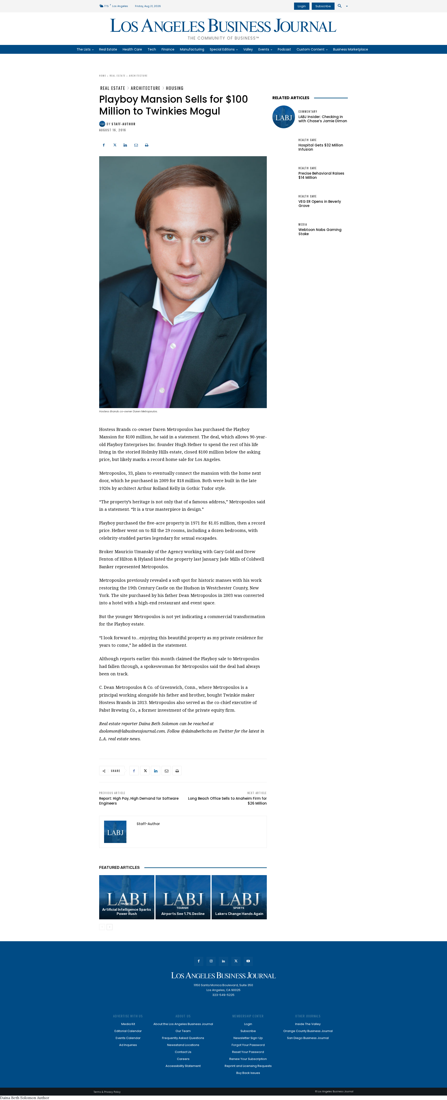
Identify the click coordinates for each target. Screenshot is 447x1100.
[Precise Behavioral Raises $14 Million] (283, 173)
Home (102, 75)
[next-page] (109, 927)
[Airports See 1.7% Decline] (183, 897)
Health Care (307, 140)
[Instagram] (211, 961)
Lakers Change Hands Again (239, 914)
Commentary (307, 111)
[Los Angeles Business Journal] (223, 975)
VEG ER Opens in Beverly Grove (319, 203)
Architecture (138, 75)
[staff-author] (103, 124)
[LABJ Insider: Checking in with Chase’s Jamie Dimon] (283, 116)
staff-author (123, 123)
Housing (175, 88)
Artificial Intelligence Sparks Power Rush (126, 911)
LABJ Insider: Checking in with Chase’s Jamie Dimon (322, 118)
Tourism (182, 908)
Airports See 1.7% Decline (183, 914)
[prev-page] (102, 927)
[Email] (136, 144)
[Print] (146, 144)
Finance (126, 904)
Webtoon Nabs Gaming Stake (320, 231)
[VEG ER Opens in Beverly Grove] (283, 201)
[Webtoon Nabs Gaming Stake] (283, 229)
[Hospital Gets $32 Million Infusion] (283, 145)
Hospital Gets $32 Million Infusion (320, 147)
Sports (238, 908)
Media (302, 224)
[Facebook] (103, 144)
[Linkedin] (125, 144)
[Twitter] (114, 144)
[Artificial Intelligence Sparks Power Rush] (126, 897)
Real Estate (117, 75)
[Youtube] (248, 961)
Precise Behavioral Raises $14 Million (321, 175)
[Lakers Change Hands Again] (239, 897)
